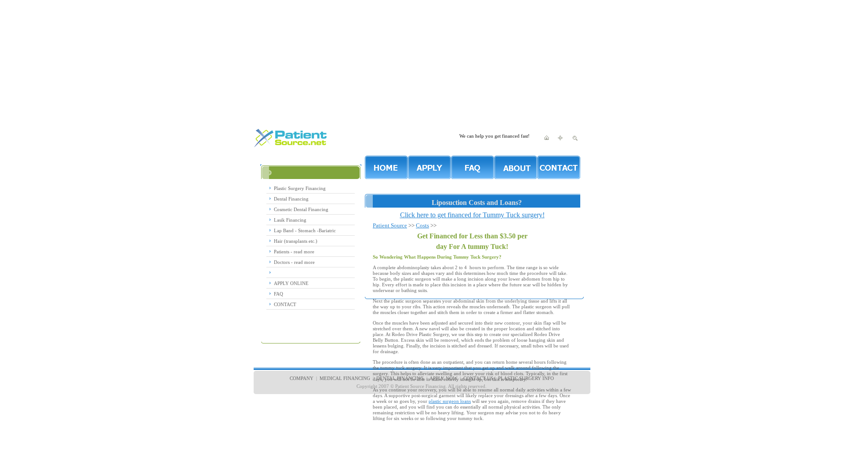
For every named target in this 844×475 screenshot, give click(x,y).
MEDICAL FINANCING (344, 378)
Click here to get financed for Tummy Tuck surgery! (472, 215)
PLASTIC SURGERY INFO (526, 378)
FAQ (278, 293)
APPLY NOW (443, 378)
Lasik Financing (290, 220)
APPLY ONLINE (291, 283)
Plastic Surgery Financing (300, 188)
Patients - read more (294, 251)
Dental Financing (291, 198)
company (301, 378)
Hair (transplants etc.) (295, 241)
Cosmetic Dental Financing (301, 209)
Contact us (478, 378)
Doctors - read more (294, 262)
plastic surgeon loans (450, 401)
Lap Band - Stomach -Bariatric (305, 230)
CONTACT (285, 304)
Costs (422, 225)
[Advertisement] (422, 61)
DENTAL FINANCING (400, 378)
